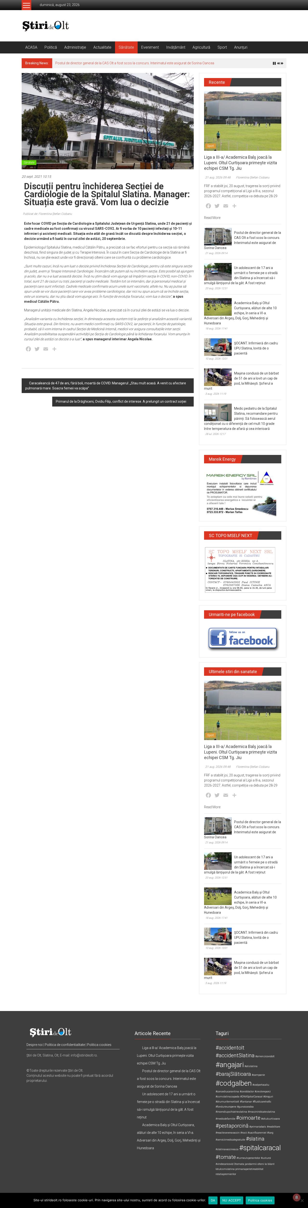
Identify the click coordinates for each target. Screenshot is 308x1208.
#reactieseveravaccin (228, 1132)
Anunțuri (240, 47)
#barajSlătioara (233, 1074)
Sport (222, 47)
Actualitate (102, 47)
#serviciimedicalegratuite (230, 1139)
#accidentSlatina (235, 1055)
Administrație (75, 47)
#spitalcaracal (260, 1148)
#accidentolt (230, 1048)
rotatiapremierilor (226, 1174)
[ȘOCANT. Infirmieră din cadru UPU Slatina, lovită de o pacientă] (218, 347)
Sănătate (126, 47)
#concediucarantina (227, 1091)
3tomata (239, 1164)
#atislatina (250, 1066)
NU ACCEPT (231, 1200)
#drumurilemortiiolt (227, 1101)
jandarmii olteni (254, 1164)
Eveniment (150, 47)
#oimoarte (248, 1118)
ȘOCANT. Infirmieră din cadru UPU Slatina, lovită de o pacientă (256, 348)
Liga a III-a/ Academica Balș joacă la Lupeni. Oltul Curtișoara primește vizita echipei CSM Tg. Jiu (240, 163)
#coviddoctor (247, 1091)
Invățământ (175, 47)
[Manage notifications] (297, 1197)
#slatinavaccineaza (227, 1149)
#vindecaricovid (224, 1164)
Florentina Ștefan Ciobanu (253, 177)
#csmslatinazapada (227, 1096)
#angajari (230, 1065)
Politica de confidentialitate (65, 1045)
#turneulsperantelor (248, 1158)
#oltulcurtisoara (270, 1118)
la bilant (270, 1164)
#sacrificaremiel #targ (260, 1132)
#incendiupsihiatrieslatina (231, 1111)
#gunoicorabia (245, 1106)
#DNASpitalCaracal (251, 1096)
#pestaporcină (232, 1126)
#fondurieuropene (226, 1106)
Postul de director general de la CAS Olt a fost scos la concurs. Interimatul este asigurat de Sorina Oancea (134, 63)
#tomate (226, 1157)
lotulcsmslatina (225, 1169)
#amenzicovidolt (265, 1056)
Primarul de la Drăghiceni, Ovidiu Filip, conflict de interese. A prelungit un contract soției (121, 401)
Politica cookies (99, 1045)
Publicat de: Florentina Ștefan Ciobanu (47, 214)
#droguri (268, 1096)
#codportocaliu (260, 1084)
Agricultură (201, 47)
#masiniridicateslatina (261, 1111)
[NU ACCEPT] (302, 1200)
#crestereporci (263, 1091)
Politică (51, 47)
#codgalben (234, 1083)
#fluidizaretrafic (262, 1101)
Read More (212, 218)
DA (213, 1200)
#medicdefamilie (225, 1118)
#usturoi (266, 1158)
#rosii (243, 1132)
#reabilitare (273, 1126)
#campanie (258, 1075)
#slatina (255, 1139)
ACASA (31, 47)
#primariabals (257, 1126)
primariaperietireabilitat (249, 1169)
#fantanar (246, 1101)
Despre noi (34, 1045)
